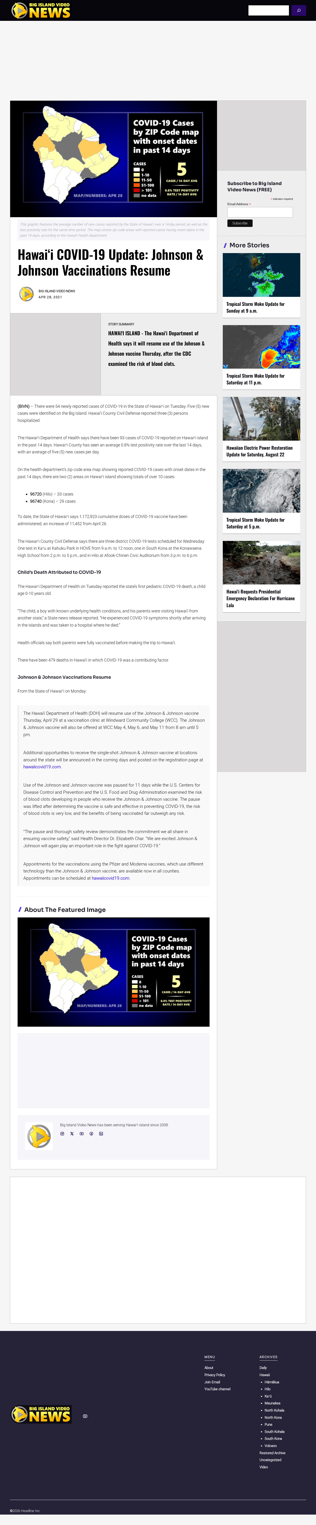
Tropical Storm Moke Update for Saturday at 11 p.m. (255, 379)
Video (264, 1467)
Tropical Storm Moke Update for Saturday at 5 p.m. (255, 523)
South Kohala (275, 1432)
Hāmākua (272, 1382)
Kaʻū (268, 1396)
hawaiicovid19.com (42, 766)
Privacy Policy (214, 1375)
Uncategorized (270, 1460)
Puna (268, 1424)
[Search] (298, 10)
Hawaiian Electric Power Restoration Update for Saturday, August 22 (259, 451)
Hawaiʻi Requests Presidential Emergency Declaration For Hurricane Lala (260, 598)
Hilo (267, 1389)
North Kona (273, 1417)
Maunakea (272, 1403)
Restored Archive (272, 1453)
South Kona (273, 1439)
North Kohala (274, 1410)
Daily (263, 1368)
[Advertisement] (158, 60)
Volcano (271, 1446)
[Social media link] (62, 1134)
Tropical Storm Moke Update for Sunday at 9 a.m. (255, 307)
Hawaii (265, 1375)
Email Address (239, 204)
